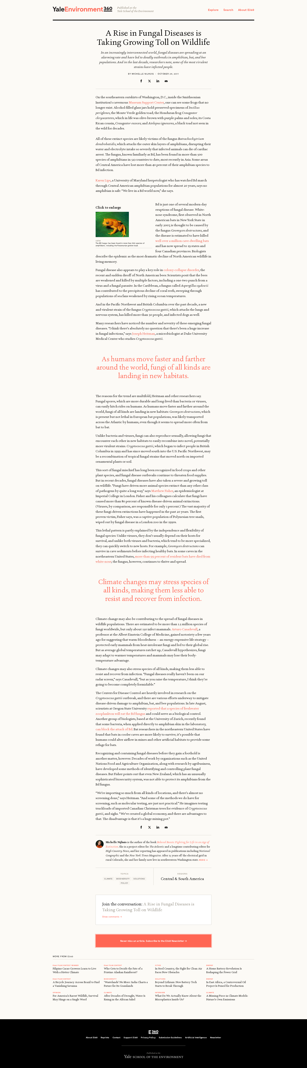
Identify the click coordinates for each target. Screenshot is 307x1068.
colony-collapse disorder (181, 270)
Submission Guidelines (170, 1037)
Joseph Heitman (143, 333)
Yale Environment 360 (82, 9)
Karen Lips (103, 180)
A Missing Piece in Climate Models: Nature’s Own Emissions (227, 997)
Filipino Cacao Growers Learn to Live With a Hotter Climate (74, 970)
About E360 (246, 10)
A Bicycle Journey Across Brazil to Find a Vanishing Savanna (76, 984)
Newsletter (215, 1037)
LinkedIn (157, 81)
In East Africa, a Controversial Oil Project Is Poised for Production (226, 984)
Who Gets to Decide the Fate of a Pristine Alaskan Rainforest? (123, 970)
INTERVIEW (160, 992)
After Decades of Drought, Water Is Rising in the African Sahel (124, 997)
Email (166, 81)
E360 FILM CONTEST (62, 979)
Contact (117, 1037)
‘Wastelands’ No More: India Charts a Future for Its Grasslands (126, 984)
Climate (108, 879)
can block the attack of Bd (114, 729)
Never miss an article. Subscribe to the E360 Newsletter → (153, 940)
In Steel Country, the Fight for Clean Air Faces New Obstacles (178, 970)
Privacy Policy (148, 1037)
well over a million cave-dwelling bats (182, 241)
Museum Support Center (146, 102)
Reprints (105, 1037)
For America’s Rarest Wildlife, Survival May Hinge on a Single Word (75, 997)
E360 (153, 1032)
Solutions (139, 879)
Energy (209, 965)
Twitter (149, 81)
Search (228, 10)
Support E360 (131, 1037)
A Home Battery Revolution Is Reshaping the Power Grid (224, 970)
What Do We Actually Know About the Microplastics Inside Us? (178, 997)
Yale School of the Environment (135, 11)
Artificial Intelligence (196, 1037)
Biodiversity (123, 879)
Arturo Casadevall (184, 629)
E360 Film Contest (113, 965)
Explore (213, 10)
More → (203, 860)
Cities (158, 965)
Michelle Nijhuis (143, 73)
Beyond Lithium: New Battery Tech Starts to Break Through (176, 984)
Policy (124, 883)
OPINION (57, 992)
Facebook (141, 81)
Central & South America (182, 878)
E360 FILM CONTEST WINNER (66, 965)
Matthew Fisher (162, 491)
